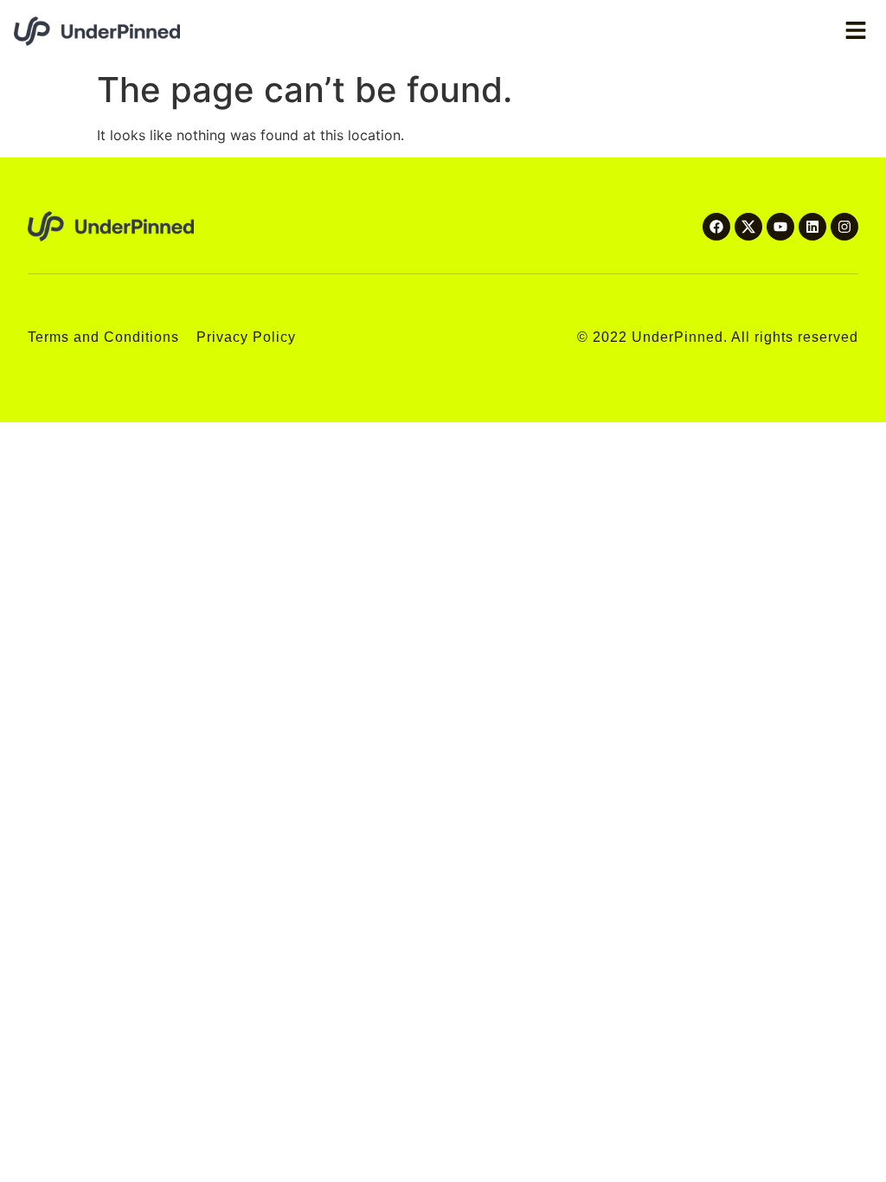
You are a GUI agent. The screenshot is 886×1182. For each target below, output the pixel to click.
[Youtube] (780, 227)
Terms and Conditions (103, 337)
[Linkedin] (812, 227)
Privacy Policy (246, 337)
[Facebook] (716, 227)
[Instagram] (844, 227)
